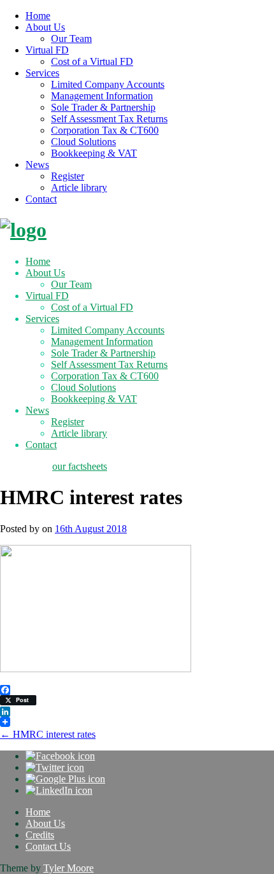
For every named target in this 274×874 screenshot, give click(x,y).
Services (42, 72)
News (37, 164)
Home (37, 15)
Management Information (102, 95)
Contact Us (48, 846)
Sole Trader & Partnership (103, 107)
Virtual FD (47, 50)
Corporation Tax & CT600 (105, 130)
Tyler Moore (68, 868)
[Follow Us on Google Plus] (65, 778)
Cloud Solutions (83, 141)
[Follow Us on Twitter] (54, 767)
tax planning (25, 466)
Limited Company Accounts (107, 84)
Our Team (71, 38)
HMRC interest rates (48, 734)
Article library (79, 187)
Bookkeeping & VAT (94, 153)
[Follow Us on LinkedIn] (58, 790)
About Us (45, 27)
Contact (41, 199)
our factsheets (79, 466)
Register (67, 176)
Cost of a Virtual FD (92, 61)
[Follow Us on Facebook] (60, 756)
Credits (39, 834)
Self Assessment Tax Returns (109, 118)
